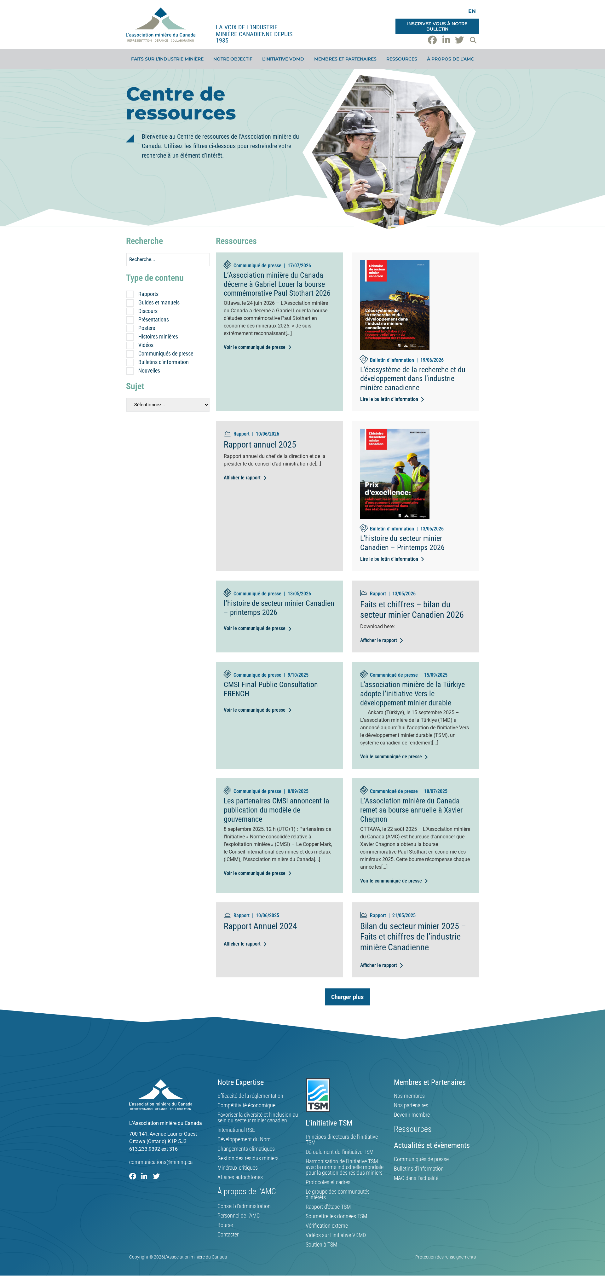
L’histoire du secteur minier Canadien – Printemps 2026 (402, 543)
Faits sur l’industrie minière (167, 58)
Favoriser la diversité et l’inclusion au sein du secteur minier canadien (257, 1117)
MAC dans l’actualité (416, 1178)
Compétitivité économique (246, 1105)
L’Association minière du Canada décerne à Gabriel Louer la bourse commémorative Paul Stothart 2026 (277, 284)
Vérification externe (327, 1226)
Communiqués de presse (421, 1159)
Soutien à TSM (321, 1244)
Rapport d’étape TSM (328, 1207)
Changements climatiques (246, 1149)
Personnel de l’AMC (238, 1215)
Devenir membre (412, 1115)
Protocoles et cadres (328, 1182)
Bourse (225, 1225)
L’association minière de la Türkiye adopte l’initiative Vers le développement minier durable (412, 693)
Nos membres (409, 1096)
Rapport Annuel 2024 (260, 926)
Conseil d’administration (244, 1206)
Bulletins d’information (419, 1169)
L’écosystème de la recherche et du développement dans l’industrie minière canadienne (412, 378)
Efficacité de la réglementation (250, 1096)
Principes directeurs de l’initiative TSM (342, 1139)
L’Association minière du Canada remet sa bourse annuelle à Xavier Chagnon (411, 810)
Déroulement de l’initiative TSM (339, 1152)
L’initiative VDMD (283, 58)
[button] (473, 40)
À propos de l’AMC (450, 58)
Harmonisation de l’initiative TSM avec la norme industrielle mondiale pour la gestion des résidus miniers (344, 1167)
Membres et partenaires (345, 58)
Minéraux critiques (237, 1168)
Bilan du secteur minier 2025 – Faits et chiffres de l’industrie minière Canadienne (413, 936)
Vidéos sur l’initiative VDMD (336, 1235)
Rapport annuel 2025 (260, 444)
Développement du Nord (244, 1139)
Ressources (401, 58)
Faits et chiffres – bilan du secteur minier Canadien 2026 (412, 609)
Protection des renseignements (445, 1256)
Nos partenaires (411, 1105)
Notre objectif (232, 58)
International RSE (236, 1130)
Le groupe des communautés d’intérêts (338, 1194)
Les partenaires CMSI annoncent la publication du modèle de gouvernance (276, 810)
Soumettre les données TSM (336, 1216)
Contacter (228, 1234)
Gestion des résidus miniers (248, 1158)
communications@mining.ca (161, 1162)
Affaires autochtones (240, 1177)
